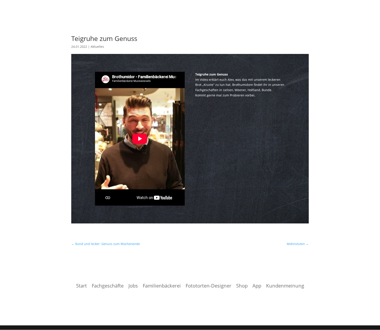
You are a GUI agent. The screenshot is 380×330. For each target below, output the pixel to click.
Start (81, 286)
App (256, 286)
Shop (242, 286)
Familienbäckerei (162, 286)
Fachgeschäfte (108, 286)
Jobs (133, 286)
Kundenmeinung (285, 286)
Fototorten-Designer (208, 286)
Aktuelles (97, 46)
